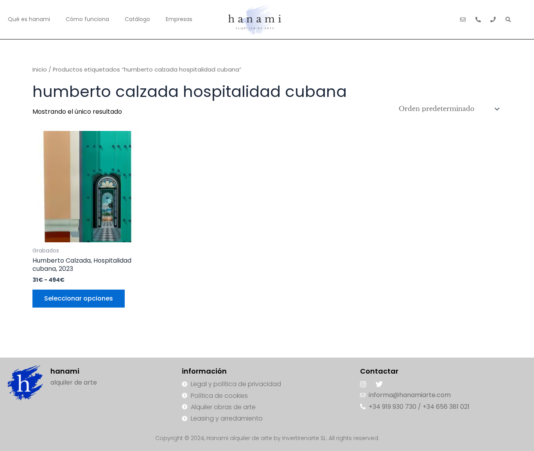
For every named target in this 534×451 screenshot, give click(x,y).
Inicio (39, 69)
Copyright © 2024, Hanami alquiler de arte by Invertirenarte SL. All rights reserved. (267, 438)
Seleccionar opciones (78, 298)
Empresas (179, 19)
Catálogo (137, 19)
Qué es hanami (29, 19)
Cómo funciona (87, 19)
